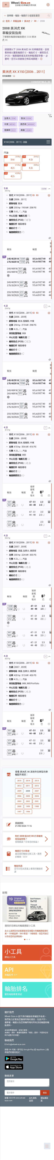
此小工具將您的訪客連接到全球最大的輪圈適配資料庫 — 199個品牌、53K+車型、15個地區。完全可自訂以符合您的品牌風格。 (27, 933)
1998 (37, 806)
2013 (37, 781)
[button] (27, 15)
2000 (19, 806)
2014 (28, 781)
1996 (28, 812)
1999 (28, 806)
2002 (28, 801)
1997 (19, 812)
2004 (37, 796)
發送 (45, 1093)
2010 (37, 786)
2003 (19, 801)
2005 (28, 796)
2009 (19, 791)
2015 (19, 781)
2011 (28, 786)
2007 (37, 791)
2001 (37, 801)
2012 (19, 786)
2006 (19, 796)
